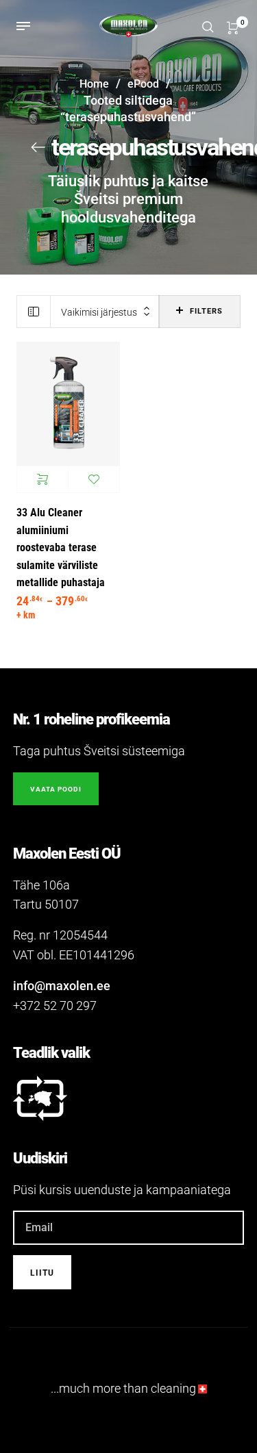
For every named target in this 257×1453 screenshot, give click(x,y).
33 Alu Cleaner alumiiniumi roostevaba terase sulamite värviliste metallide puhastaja (60, 547)
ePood (143, 83)
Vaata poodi (56, 789)
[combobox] (105, 312)
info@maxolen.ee (61, 985)
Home (94, 83)
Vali (42, 479)
